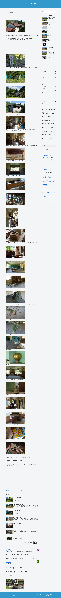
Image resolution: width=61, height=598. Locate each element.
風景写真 (47, 594)
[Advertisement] (22, 15)
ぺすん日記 (45, 184)
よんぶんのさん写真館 (47, 185)
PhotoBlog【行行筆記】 (47, 177)
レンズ (55, 594)
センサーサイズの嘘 (45, 157)
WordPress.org (44, 210)
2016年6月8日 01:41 (8, 550)
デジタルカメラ (51, 594)
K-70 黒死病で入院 (45, 152)
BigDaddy (7, 549)
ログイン (43, 203)
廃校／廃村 (8, 490)
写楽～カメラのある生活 (47, 186)
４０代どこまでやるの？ (47, 176)
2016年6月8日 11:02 (8, 562)
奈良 (21, 490)
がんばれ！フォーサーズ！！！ (48, 181)
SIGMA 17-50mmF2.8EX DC (16, 490)
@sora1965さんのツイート (46, 169)
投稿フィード (44, 205)
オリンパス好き (46, 180)
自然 (44, 594)
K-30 (11, 490)
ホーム (38, 594)
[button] (55, 11)
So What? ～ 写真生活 (47, 178)
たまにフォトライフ (46, 182)
